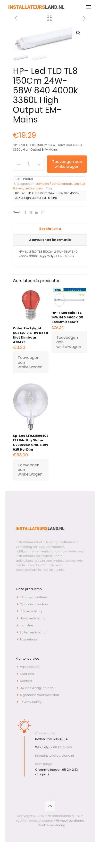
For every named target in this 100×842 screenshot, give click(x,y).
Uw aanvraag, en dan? (38, 688)
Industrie (26, 625)
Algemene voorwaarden (39, 695)
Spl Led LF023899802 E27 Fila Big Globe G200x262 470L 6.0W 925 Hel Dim (30, 442)
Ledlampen (34, 188)
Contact (26, 681)
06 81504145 (62, 747)
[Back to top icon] (50, 806)
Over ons (27, 674)
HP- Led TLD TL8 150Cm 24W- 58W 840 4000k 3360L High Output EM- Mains (47, 195)
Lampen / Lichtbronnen (54, 183)
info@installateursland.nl (54, 755)
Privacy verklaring (70, 820)
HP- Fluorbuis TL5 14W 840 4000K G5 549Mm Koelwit (67, 317)
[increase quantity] (39, 164)
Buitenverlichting (33, 632)
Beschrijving (50, 228)
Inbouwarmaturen (34, 597)
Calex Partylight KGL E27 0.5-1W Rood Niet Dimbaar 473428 (30, 335)
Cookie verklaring (51, 825)
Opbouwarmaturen (35, 604)
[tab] (50, 229)
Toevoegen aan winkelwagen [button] (30, 362)
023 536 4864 (57, 739)
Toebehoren (30, 639)
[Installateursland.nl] (36, 7)
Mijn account (30, 666)
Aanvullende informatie (50, 239)
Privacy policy (30, 702)
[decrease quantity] (18, 164)
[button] (78, 33)
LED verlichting (31, 611)
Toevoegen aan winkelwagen (67, 164)
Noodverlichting (32, 618)
